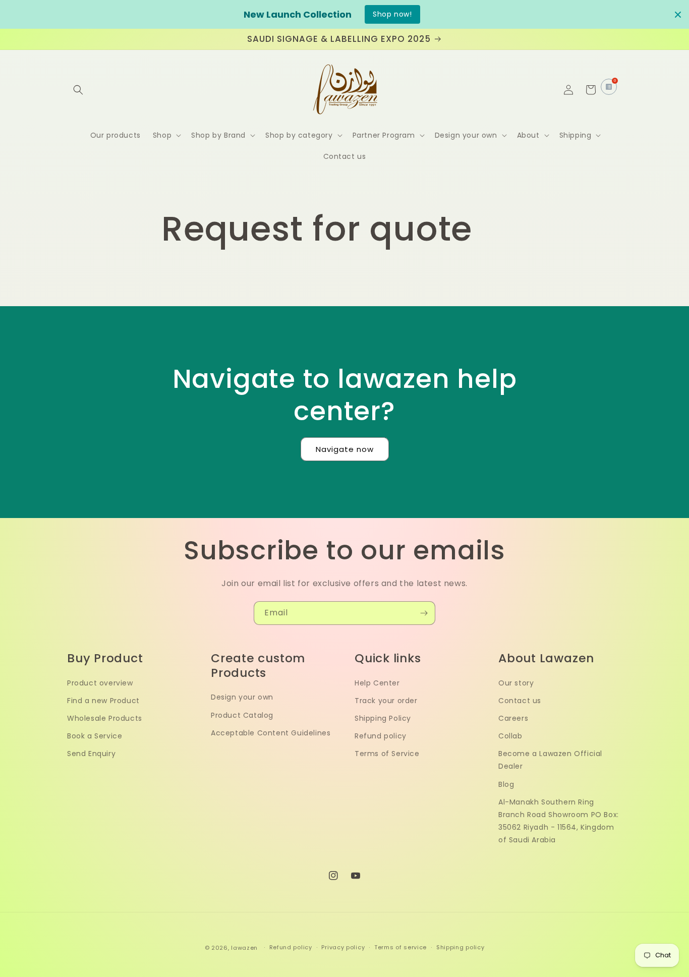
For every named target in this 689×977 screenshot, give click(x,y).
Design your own (242, 697)
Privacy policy (343, 947)
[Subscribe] (424, 613)
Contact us (519, 701)
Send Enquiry (91, 754)
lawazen (245, 948)
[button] (78, 90)
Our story (516, 683)
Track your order (386, 701)
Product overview (100, 683)
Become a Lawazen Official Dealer (550, 760)
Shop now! (392, 14)
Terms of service (400, 947)
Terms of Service (387, 754)
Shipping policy (460, 947)
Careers (513, 718)
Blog (506, 784)
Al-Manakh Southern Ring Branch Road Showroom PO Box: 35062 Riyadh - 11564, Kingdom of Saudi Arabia (558, 821)
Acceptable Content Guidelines (270, 733)
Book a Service (94, 736)
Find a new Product (103, 701)
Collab (510, 736)
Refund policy (381, 736)
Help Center (377, 683)
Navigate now (345, 449)
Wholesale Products (104, 718)
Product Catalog (242, 715)
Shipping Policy (383, 718)
